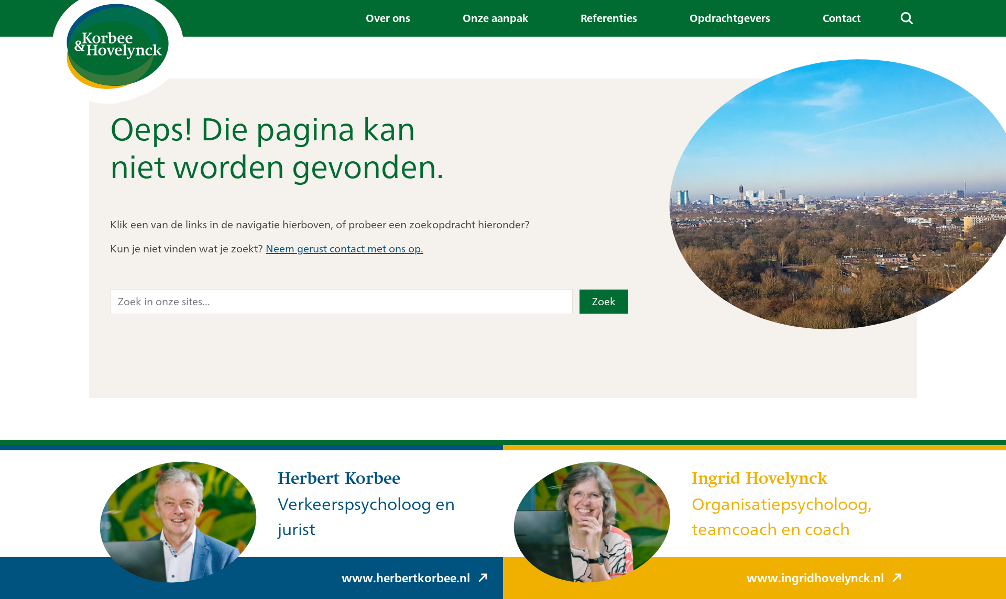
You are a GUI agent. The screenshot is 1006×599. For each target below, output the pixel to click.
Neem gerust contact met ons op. (344, 248)
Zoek (604, 301)
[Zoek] (906, 18)
